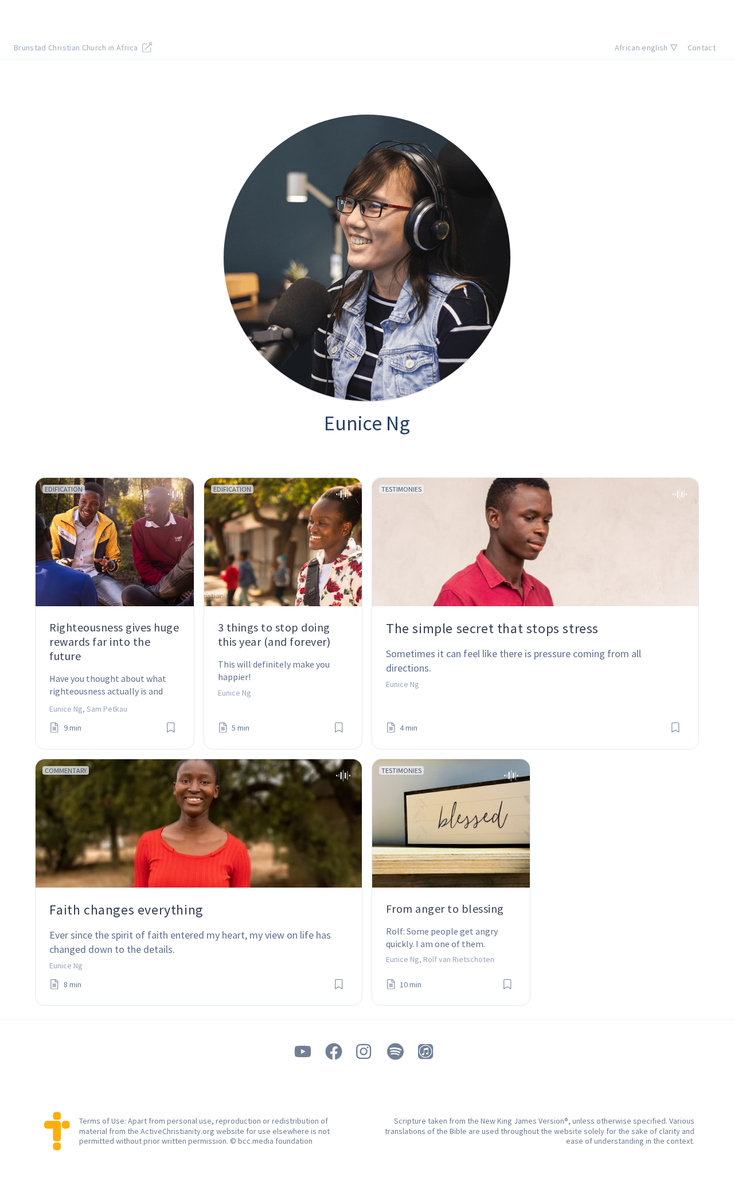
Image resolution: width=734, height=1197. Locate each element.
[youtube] (303, 1051)
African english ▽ (646, 47)
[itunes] (426, 1051)
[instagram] (365, 1051)
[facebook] (334, 1051)
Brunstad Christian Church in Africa (77, 47)
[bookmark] (171, 728)
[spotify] (395, 1051)
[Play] (175, 494)
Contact (702, 47)
